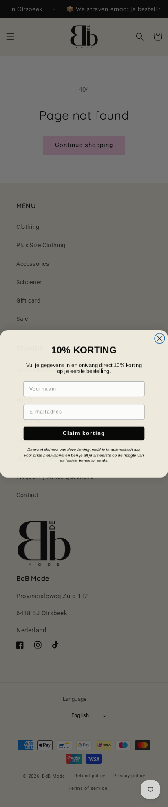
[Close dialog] (160, 338)
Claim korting (84, 433)
